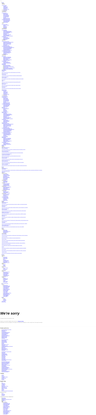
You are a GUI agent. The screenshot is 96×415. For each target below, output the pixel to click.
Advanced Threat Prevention (6, 20)
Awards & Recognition (6, 273)
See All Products (4, 64)
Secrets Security (5, 126)
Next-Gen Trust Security (6, 15)
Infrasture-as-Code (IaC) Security (7, 43)
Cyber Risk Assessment (6, 184)
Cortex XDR (3, 357)
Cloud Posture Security (4, 354)
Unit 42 (3, 390)
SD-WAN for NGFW (4, 342)
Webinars (4, 264)
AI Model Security (5, 6)
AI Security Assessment (6, 174)
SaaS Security (5, 110)
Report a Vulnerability (4, 388)
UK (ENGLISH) (5, 296)
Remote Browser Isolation (5, 349)
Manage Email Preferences (5, 386)
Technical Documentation (6, 262)
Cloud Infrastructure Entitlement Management (8, 47)
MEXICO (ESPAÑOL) (6, 293)
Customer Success (5, 200)
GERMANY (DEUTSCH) (6, 289)
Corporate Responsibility (6, 275)
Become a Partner (5, 230)
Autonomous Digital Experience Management (7, 346)
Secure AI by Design (4, 330)
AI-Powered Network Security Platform (6, 329)
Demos (4, 265)
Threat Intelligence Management (7, 34)
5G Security (4, 17)
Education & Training (5, 197)
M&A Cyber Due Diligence (6, 177)
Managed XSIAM (5, 188)
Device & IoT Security (6, 101)
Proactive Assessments (4, 369)
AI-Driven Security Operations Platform (6, 351)
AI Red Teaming (5, 7)
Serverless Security (5, 54)
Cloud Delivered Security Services (6, 332)
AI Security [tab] (9, 65)
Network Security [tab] (11, 66)
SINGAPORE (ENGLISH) (6, 294)
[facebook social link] (6, 399)
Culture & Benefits (5, 281)
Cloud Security (3, 352)
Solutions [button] (3, 146)
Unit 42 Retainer (5, 179)
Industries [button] (3, 201)
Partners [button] (3, 228)
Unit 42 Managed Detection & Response (6, 359)
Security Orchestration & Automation (7, 114)
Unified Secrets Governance (6, 62)
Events (4, 268)
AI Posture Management (6, 9)
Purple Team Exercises (6, 191)
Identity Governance (5, 140)
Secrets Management (5, 61)
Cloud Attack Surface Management (7, 50)
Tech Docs (3, 389)
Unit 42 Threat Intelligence (6, 183)
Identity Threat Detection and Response (8, 118)
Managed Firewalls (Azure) (6, 18)
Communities (3, 383)
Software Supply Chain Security (7, 42)
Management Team (5, 278)
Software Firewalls (5, 14)
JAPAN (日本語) (5, 291)
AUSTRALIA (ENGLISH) (6, 403)
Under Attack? (3, 301)
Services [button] (3, 167)
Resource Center (21, 321)
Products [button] (3, 3)
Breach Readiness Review (6, 185)
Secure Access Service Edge (5, 344)
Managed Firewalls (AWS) (6, 103)
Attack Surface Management (6, 32)
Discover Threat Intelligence (5, 371)
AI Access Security (4, 331)
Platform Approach (5, 272)
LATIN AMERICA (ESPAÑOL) (7, 410)
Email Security (5, 116)
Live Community (5, 269)
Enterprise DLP (5, 27)
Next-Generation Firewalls (5, 339)
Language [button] (3, 284)
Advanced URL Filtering (6, 105)
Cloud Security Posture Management (7, 128)
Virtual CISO (4, 195)
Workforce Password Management (7, 59)
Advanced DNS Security (6, 21)
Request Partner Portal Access (6, 231)
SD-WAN (4, 25)
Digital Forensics (5, 39)
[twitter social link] (4, 400)
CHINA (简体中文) (5, 405)
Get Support (4, 300)
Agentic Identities (4, 365)
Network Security (4, 11)
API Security (4, 53)
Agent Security (5, 8)
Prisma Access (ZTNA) (6, 108)
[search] (5, 283)
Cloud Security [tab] (10, 68)
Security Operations (4, 28)
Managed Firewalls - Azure (6, 189)
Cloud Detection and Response (7, 51)
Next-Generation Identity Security (6, 361)
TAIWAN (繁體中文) (6, 295)
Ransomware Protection (6, 38)
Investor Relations (5, 279)
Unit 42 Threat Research (6, 261)
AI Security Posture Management (7, 130)
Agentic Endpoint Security (6, 120)
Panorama (3, 343)
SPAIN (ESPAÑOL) (5, 412)
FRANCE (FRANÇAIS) (6, 288)
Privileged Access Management (7, 138)
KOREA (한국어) (5, 292)
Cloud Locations (5, 274)
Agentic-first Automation (6, 35)
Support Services (5, 199)
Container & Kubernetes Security (7, 52)
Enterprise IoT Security (4, 336)
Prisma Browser (5, 10)
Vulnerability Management (6, 49)
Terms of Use (3, 394)
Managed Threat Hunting (6, 187)
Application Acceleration (5, 345)
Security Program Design (6, 194)
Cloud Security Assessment (6, 175)
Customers (3, 377)
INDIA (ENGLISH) (5, 407)
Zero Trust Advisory (5, 196)
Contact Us (4, 299)
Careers (4, 280)
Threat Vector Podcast (6, 260)
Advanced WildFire (5, 22)
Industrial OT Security (4, 337)
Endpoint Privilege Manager (6, 58)
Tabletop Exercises (5, 192)
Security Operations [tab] (12, 67)
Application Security (4, 353)
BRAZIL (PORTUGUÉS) (6, 286)
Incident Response (4, 370)
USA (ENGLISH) (5, 285)
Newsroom (3, 379)
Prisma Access (3, 347)
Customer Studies (5, 258)
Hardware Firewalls (5, 13)
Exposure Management (6, 33)
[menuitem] (49, 73)
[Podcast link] (4, 398)
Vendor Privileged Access (6, 60)
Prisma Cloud (3, 355)
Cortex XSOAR (4, 358)
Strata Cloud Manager (4, 341)
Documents (3, 395)
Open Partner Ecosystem (6, 45)
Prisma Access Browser (4, 348)
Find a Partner (5, 232)
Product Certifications (4, 387)
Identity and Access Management (7, 57)
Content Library (4, 384)
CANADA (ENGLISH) (6, 287)
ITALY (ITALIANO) (5, 408)
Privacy (3, 393)
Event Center (3, 385)
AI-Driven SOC (5, 30)
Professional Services (5, 198)
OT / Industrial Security (6, 16)
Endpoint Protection (5, 37)
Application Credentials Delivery (7, 144)
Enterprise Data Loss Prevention (5, 335)
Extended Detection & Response (7, 31)
